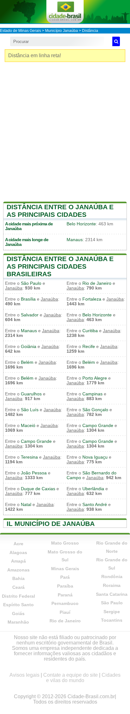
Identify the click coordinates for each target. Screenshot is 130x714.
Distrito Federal (18, 596)
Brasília (28, 299)
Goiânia (28, 346)
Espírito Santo (18, 604)
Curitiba (90, 330)
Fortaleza (91, 299)
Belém (27, 362)
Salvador (29, 315)
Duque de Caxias (38, 488)
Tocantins (111, 620)
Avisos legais (24, 675)
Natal (26, 504)
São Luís (29, 409)
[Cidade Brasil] (65, 11)
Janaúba (13, 228)
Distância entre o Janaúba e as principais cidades (60, 210)
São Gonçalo (95, 409)
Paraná (65, 594)
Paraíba (65, 586)
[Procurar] (116, 41)
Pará (65, 577)
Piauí (65, 612)
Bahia (18, 578)
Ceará (18, 587)
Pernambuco (65, 603)
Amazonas (18, 569)
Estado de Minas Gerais (20, 30)
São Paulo (31, 283)
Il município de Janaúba (51, 523)
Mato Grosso (65, 543)
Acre (18, 543)
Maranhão (18, 622)
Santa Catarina (111, 594)
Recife (88, 346)
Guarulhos (31, 394)
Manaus (75, 239)
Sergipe (111, 611)
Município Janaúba (61, 30)
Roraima (112, 585)
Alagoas (18, 552)
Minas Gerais (65, 568)
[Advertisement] (65, 133)
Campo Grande (97, 425)
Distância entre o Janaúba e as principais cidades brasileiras (60, 266)
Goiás (18, 613)
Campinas (92, 394)
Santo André (94, 504)
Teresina (29, 457)
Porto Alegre (94, 378)
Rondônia (111, 576)
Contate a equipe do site (70, 675)
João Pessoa (34, 473)
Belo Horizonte (81, 224)
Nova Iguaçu (95, 457)
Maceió (28, 425)
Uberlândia (93, 488)
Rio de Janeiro (96, 283)
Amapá (18, 561)
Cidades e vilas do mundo (83, 677)
